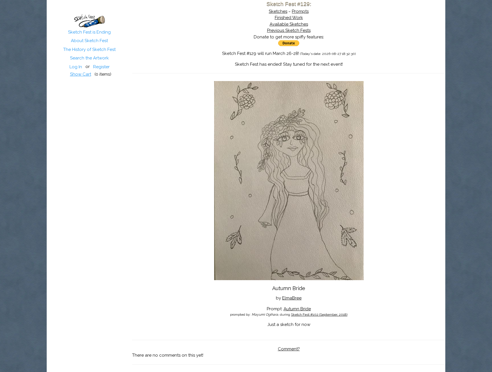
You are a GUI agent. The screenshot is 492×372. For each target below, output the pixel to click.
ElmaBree (292, 298)
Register (101, 66)
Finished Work (289, 17)
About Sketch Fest (89, 40)
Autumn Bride (297, 308)
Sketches (278, 11)
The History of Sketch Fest (89, 49)
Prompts (300, 11)
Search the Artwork (89, 58)
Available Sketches (289, 24)
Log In (75, 66)
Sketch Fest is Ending (89, 32)
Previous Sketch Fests (289, 30)
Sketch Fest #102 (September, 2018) (319, 315)
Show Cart (80, 74)
